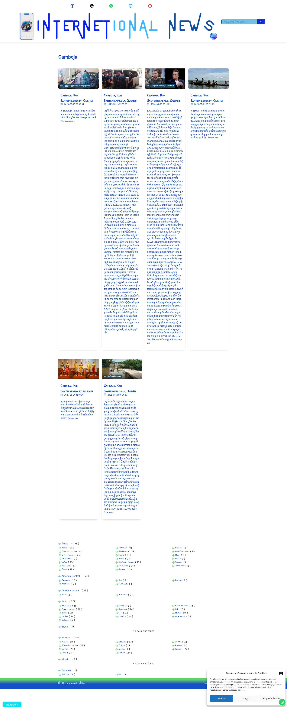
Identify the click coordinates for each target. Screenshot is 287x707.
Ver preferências (271, 698)
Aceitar (221, 698)
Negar (246, 698)
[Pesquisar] (261, 21)
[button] (281, 673)
